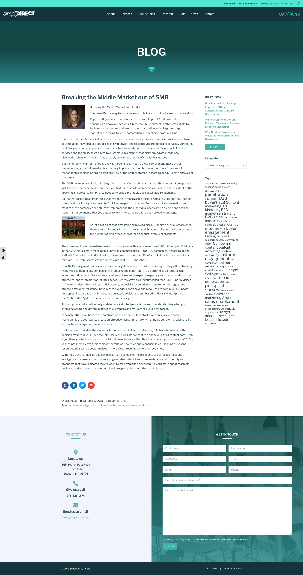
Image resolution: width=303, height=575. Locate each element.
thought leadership (219, 318)
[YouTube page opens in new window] (292, 14)
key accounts (213, 278)
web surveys (216, 321)
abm (207, 183)
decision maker (217, 264)
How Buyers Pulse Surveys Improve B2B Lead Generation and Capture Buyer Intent (221, 109)
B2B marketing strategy (220, 211)
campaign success (214, 239)
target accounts (217, 314)
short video (154, 368)
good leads (222, 270)
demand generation (224, 266)
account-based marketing (224, 183)
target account (212, 312)
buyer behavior (215, 229)
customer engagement (221, 256)
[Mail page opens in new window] (297, 14)
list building (229, 282)
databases (211, 262)
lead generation (217, 279)
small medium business (109, 405)
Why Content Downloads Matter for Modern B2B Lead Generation (222, 136)
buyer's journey (226, 224)
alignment (212, 199)
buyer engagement (221, 230)
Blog (151, 52)
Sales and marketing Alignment (222, 296)
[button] (65, 385)
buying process (217, 236)
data (232, 259)
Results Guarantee (270, 3)
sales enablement (222, 301)
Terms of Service (234, 539)
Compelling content (218, 245)
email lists (211, 270)
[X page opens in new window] (287, 14)
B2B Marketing (217, 208)
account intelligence (81, 405)
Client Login (288, 3)
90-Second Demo (248, 3)
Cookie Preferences (233, 568)
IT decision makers (227, 274)
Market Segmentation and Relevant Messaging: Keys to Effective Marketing (222, 123)
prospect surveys (215, 287)
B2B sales (214, 217)
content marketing (217, 249)
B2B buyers (216, 200)
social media (227, 308)
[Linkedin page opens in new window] (281, 14)
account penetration (216, 192)
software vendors (137, 405)
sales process (213, 305)
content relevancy (218, 253)
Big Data (221, 221)
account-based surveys (217, 186)
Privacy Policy (216, 539)
